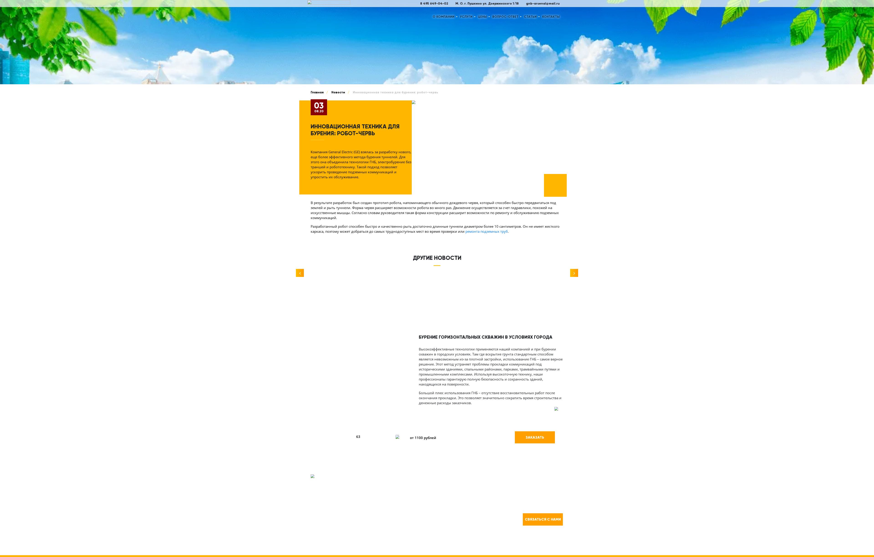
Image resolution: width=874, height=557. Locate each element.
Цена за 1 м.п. (420, 427)
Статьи (530, 17)
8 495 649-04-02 (434, 3)
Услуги (466, 17)
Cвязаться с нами (543, 519)
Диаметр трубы (367, 427)
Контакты (551, 17)
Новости (459, 497)
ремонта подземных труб (486, 231)
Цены (482, 17)
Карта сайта (399, 546)
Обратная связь (402, 487)
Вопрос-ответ (505, 17)
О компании (444, 17)
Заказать (535, 437)
